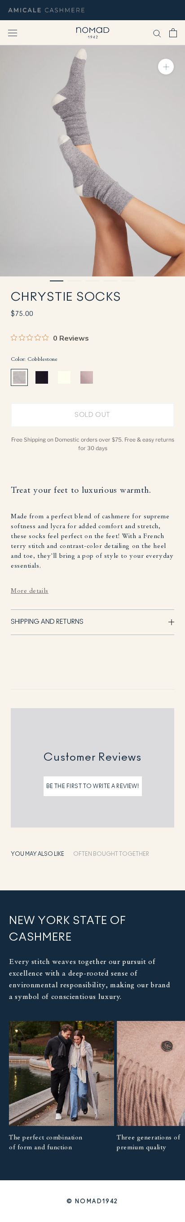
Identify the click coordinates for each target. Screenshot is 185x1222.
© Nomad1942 (92, 1201)
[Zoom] (166, 66)
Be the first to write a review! (92, 786)
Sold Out (92, 415)
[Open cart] (173, 32)
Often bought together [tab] (111, 854)
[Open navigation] (12, 32)
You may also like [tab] (37, 854)
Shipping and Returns (47, 622)
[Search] (157, 33)
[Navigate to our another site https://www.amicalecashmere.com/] (46, 10)
